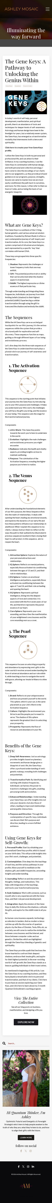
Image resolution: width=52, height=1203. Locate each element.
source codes (27, 86)
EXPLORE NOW (26, 1022)
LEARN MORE (26, 1137)
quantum (18, 86)
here (12, 147)
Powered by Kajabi (26, 1197)
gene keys (9, 86)
